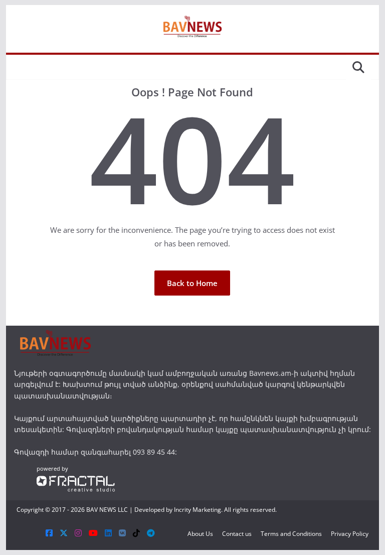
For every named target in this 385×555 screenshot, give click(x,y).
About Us (200, 533)
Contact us (237, 533)
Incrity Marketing (197, 509)
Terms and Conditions (291, 533)
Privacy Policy (349, 533)
